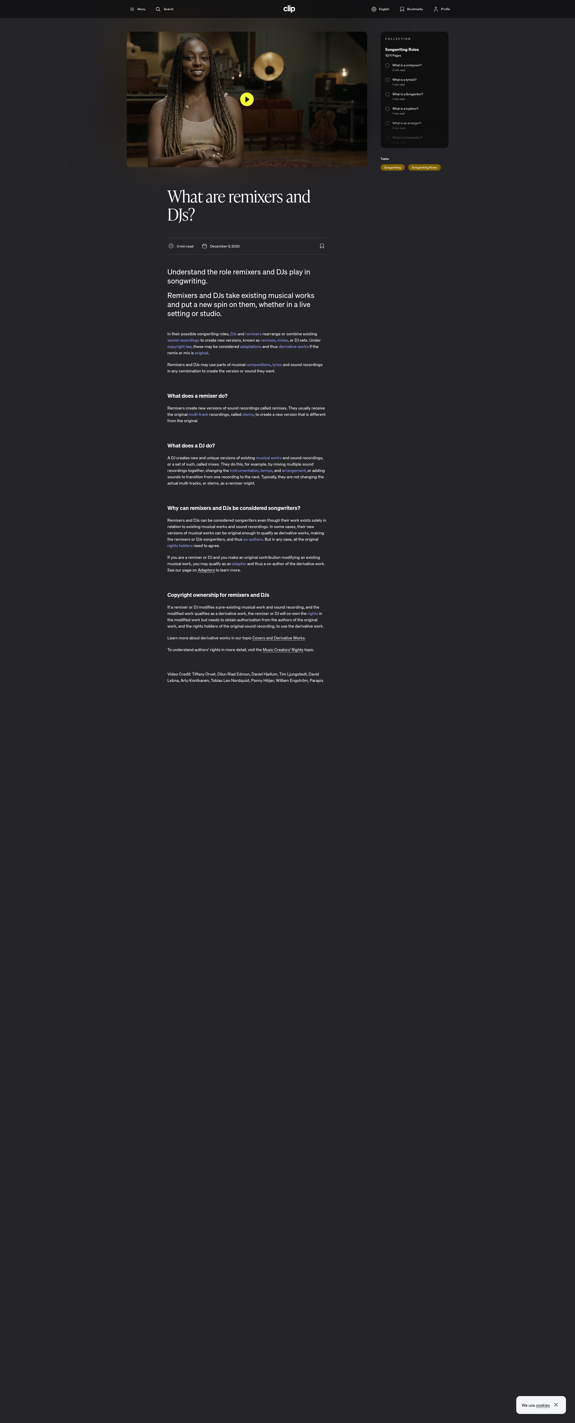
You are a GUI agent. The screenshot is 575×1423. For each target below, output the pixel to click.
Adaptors (206, 570)
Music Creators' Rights (283, 649)
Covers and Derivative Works (278, 637)
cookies (543, 1405)
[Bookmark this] (321, 246)
